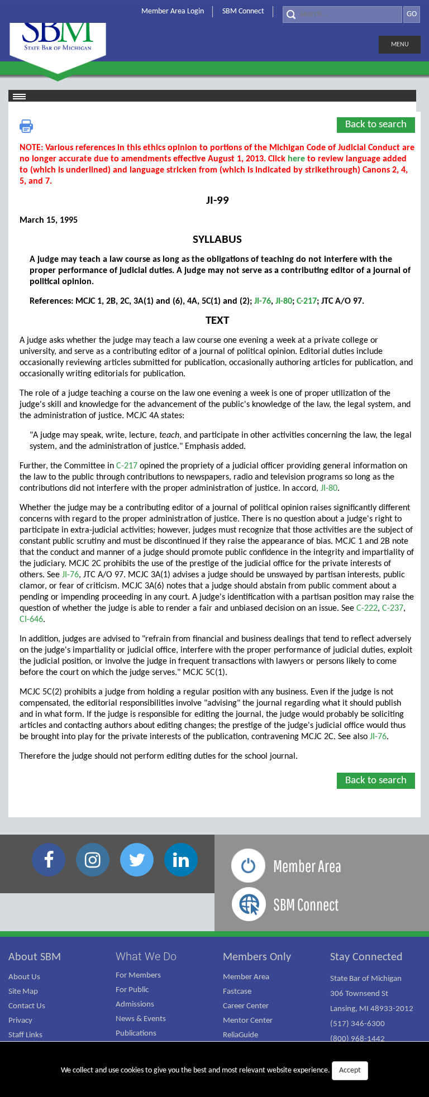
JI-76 (262, 301)
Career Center (246, 1006)
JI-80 (283, 301)
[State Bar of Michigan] (58, 37)
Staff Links (25, 1035)
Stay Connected (366, 957)
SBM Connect (243, 11)
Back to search (376, 124)
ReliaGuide (240, 1035)
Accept (350, 1070)
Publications (136, 1033)
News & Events (141, 1019)
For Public (132, 990)
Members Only (257, 957)
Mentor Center (248, 1021)
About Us (24, 977)
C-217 (307, 301)
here (296, 159)
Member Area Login (172, 11)
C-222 (367, 608)
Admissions (135, 1004)
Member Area (246, 977)
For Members (138, 975)
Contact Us (26, 1006)
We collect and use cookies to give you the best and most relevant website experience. (211, 1070)
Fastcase (237, 992)
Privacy (20, 1021)
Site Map (23, 992)
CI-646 (31, 619)
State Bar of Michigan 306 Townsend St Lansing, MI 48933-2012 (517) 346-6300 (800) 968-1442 (371, 1009)
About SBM (34, 957)
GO (412, 14)
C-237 (392, 608)
